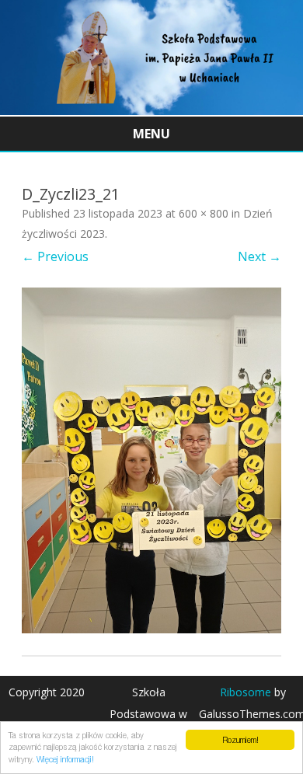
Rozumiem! (240, 739)
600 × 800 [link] (203, 213)
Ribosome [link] (245, 692)
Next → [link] (259, 256)
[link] (151, 110)
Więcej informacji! (65, 759)
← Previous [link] (55, 256)
